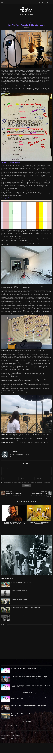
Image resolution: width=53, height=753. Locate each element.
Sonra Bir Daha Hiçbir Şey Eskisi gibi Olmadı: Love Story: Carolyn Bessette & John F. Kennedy (21, 732)
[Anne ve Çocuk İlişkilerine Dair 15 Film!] (5, 584)
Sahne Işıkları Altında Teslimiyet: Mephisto (10, 729)
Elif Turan (13, 451)
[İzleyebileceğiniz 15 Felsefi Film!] (5, 593)
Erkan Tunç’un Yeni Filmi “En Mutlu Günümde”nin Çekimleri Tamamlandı (29, 705)
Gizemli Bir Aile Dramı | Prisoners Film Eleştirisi (11, 725)
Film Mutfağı (23, 22)
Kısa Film (30, 22)
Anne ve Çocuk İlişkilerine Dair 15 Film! (21, 582)
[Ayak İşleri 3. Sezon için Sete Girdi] (5, 601)
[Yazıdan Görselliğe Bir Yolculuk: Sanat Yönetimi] (39, 513)
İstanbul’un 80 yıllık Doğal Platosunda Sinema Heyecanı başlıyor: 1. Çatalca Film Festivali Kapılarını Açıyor (31, 686)
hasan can (16, 738)
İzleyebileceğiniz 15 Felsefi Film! (19, 591)
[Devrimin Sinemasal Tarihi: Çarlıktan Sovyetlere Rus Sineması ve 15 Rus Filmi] (5, 618)
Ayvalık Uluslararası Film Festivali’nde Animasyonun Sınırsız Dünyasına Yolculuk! (29, 714)
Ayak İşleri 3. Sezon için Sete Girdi (19, 599)
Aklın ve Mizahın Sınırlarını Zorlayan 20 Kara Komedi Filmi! (26, 607)
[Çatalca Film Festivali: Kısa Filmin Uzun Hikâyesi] (5, 670)
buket (18, 735)
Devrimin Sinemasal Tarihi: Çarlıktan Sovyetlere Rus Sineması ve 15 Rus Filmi (30, 616)
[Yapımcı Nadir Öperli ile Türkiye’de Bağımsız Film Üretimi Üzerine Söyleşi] (14, 513)
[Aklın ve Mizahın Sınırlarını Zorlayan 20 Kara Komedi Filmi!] (5, 610)
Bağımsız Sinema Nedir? (6, 738)
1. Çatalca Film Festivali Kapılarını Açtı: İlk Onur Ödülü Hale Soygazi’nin (29, 676)
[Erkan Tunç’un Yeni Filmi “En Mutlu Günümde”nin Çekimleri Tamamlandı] (5, 707)
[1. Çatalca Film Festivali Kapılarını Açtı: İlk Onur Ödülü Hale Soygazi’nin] (5, 679)
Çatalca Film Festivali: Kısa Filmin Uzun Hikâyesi (23, 668)
